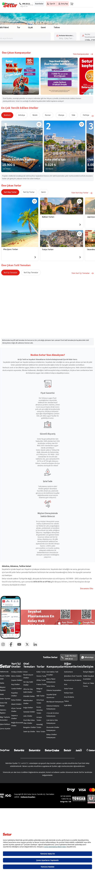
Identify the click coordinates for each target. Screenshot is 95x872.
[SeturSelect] (79, 750)
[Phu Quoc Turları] (19, 222)
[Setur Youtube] (20, 647)
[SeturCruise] (52, 750)
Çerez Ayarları (5, 728)
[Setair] (67, 750)
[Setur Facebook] (12, 647)
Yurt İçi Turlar (29, 192)
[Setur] (10, 5)
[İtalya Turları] (61, 238)
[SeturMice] (34, 750)
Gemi (43, 192)
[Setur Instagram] (4, 647)
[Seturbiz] (19, 750)
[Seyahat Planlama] (71, 3)
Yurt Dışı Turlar (10, 192)
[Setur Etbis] (91, 799)
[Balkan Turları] (61, 206)
